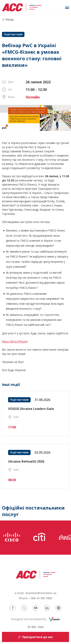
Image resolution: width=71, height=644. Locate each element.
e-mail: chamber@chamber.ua (35, 593)
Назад (9, 19)
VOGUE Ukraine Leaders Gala (31, 409)
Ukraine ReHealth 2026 (26, 461)
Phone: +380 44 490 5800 (35, 598)
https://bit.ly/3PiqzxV (15, 341)
